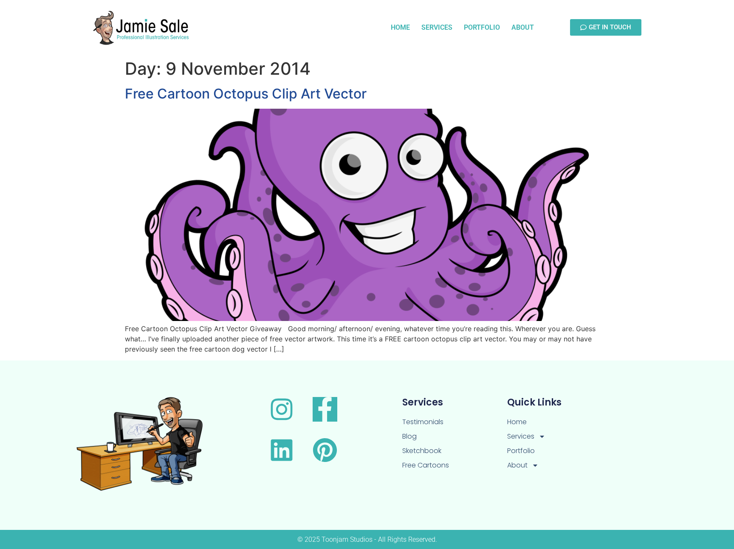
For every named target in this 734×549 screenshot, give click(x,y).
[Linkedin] (281, 450)
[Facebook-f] (325, 409)
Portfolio (482, 27)
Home (400, 27)
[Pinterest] (325, 450)
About (522, 27)
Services (436, 27)
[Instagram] (281, 409)
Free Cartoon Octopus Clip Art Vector (246, 93)
